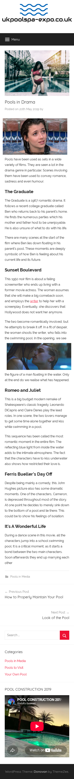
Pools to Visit (14, 668)
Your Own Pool (16, 674)
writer (34, 301)
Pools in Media (20, 576)
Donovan (40, 771)
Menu (15, 39)
